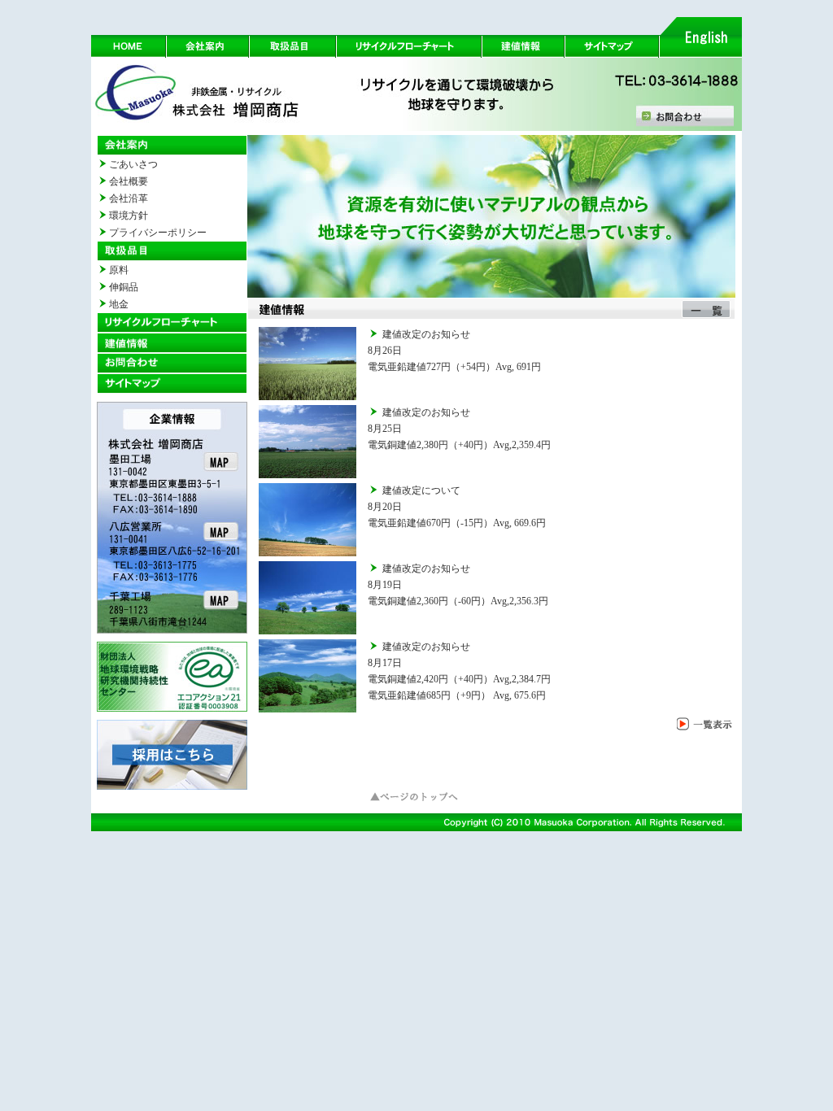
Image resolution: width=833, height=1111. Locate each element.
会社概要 (128, 181)
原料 (119, 270)
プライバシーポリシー (158, 232)
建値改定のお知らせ (426, 334)
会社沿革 (128, 198)
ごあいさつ (133, 164)
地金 (119, 304)
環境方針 (128, 215)
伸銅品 (123, 287)
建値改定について (421, 490)
